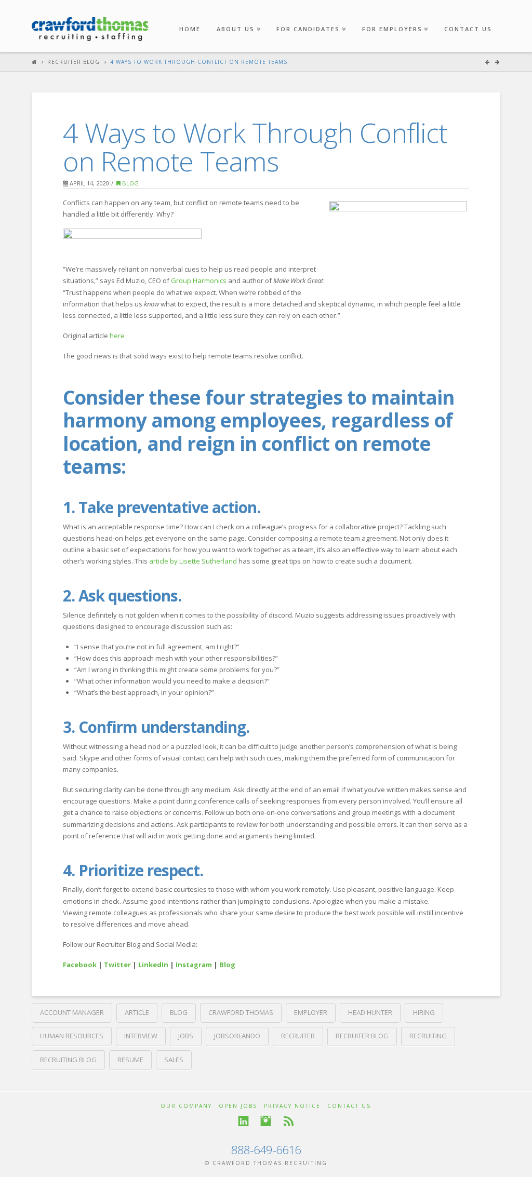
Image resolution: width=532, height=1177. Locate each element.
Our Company (186, 1105)
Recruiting (428, 1035)
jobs (185, 1035)
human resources (71, 1035)
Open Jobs (238, 1105)
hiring (424, 1012)
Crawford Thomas (240, 1012)
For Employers (394, 16)
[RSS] (288, 1121)
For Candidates (310, 16)
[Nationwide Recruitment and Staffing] (90, 24)
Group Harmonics (199, 280)
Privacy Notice (292, 1105)
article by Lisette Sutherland (193, 561)
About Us (238, 16)
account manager (72, 1012)
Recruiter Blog (73, 61)
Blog (130, 183)
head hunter (370, 1012)
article (137, 1012)
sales (173, 1059)
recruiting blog (68, 1059)
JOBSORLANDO (237, 1035)
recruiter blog (362, 1035)
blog (179, 1012)
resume (130, 1059)
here (117, 335)
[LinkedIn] (243, 1121)
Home (190, 29)
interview (140, 1035)
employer (310, 1012)
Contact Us (468, 29)
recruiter (298, 1035)
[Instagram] (265, 1121)
